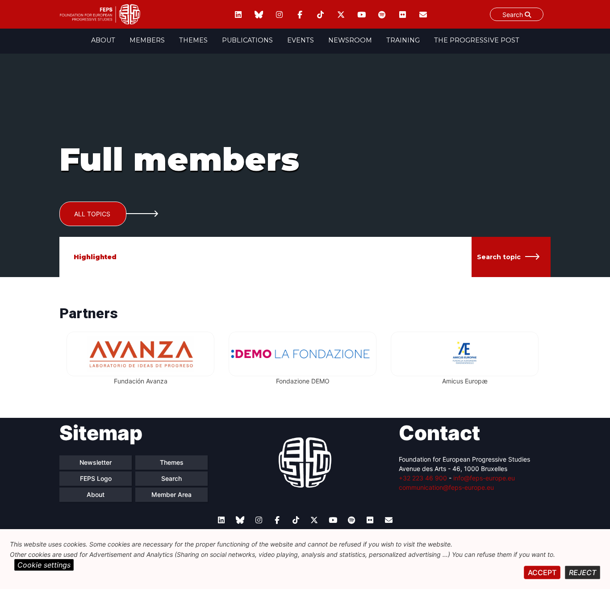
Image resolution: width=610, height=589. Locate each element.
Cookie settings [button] (44, 564)
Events (300, 40)
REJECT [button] (582, 572)
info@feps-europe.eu (484, 478)
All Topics (92, 214)
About (103, 40)
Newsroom (350, 40)
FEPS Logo (96, 478)
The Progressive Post (476, 40)
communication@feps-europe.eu (446, 487)
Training (403, 40)
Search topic (499, 257)
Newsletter (95, 462)
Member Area (171, 494)
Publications (247, 40)
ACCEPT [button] (542, 572)
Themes (193, 40)
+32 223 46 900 (423, 478)
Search (513, 14)
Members (147, 40)
